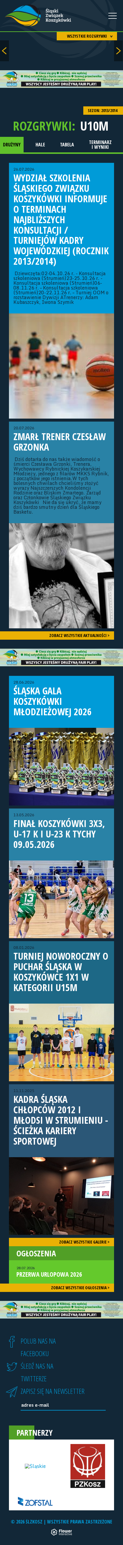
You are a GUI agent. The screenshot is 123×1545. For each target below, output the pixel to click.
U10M (94, 125)
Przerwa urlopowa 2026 (49, 1272)
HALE (40, 144)
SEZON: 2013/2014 (103, 110)
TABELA (67, 144)
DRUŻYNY (12, 144)
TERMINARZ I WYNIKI (100, 144)
